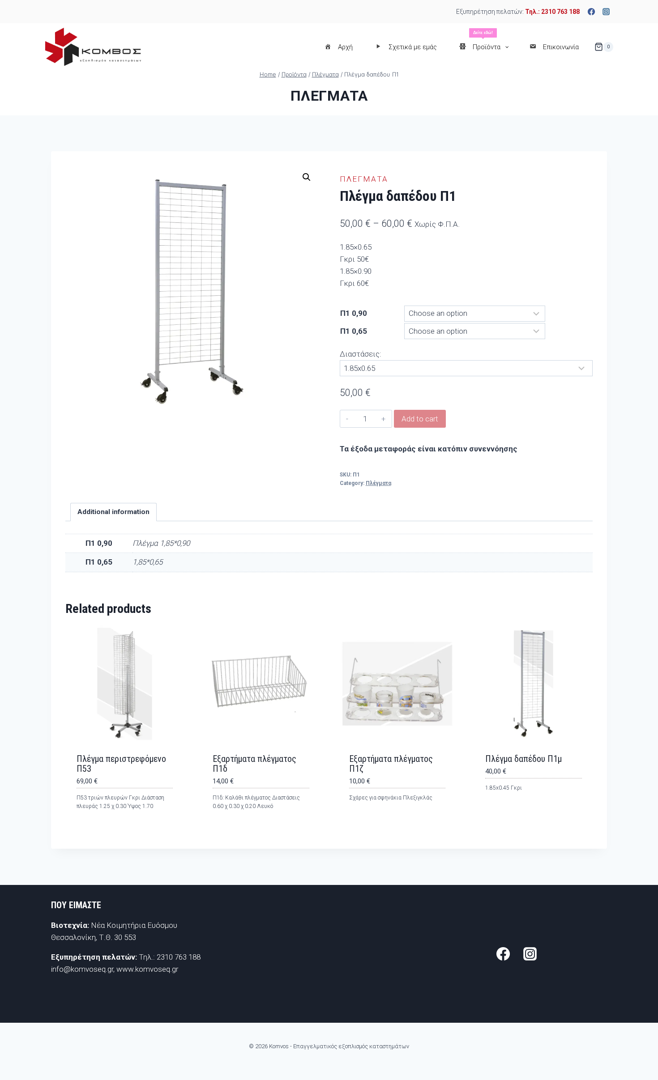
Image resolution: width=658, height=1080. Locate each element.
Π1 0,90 (353, 313)
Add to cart (420, 418)
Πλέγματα (329, 95)
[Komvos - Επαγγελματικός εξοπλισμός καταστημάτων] (93, 47)
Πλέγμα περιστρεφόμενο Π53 (121, 763)
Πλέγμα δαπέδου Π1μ (523, 758)
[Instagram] (606, 11)
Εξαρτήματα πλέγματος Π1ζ (391, 763)
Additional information (113, 512)
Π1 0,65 (353, 331)
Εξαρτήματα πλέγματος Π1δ (254, 763)
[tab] (113, 512)
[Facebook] (591, 11)
